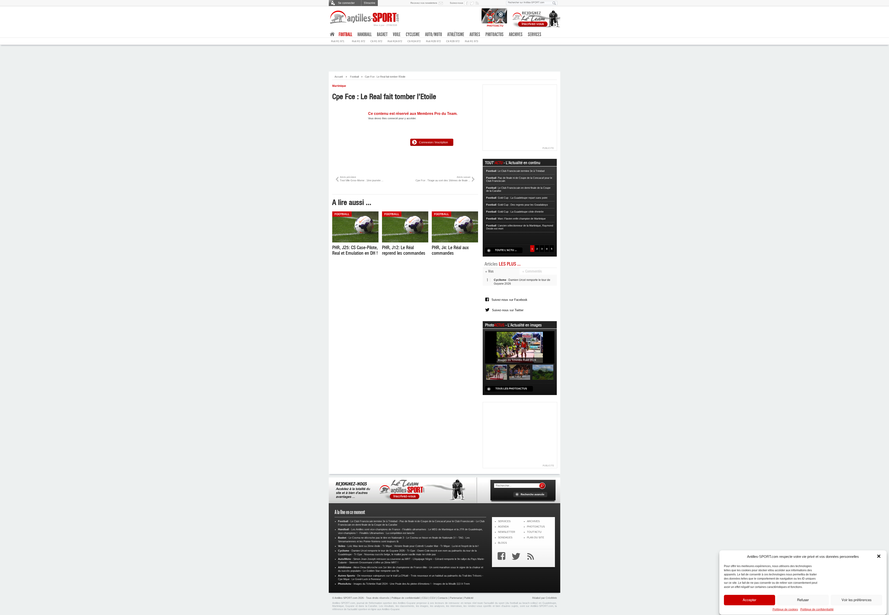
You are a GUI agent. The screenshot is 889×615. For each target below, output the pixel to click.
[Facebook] (500, 557)
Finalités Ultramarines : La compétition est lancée (387, 533)
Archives (516, 34)
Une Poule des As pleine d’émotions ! (410, 583)
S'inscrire (369, 3)
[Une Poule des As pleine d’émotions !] (519, 372)
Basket (382, 34)
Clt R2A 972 (414, 41)
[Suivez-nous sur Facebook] (467, 3)
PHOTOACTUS (536, 526)
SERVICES (504, 521)
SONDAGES (505, 537)
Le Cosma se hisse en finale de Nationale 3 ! (431, 537)
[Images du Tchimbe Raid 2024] (520, 347)
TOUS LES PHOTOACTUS (511, 388)
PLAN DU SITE (535, 537)
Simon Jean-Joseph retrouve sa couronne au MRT (381, 559)
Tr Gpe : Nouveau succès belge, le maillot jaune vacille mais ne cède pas (395, 554)
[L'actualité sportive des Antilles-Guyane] (365, 17)
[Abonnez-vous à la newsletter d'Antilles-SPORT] (441, 3)
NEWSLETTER (506, 531)
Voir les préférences (856, 600)
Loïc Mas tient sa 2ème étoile (363, 546)
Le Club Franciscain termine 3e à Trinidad (374, 521)
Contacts (443, 597)
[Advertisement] (444, 57)
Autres (475, 34)
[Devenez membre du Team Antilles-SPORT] (534, 18)
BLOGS (502, 542)
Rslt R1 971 (337, 41)
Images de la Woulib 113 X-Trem (451, 583)
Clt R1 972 (376, 41)
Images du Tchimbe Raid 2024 (371, 583)
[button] (879, 556)
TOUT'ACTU (534, 531)
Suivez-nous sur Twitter (507, 310)
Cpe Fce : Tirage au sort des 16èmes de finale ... (443, 179)
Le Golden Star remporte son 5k (381, 570)
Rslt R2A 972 (395, 41)
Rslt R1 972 (358, 41)
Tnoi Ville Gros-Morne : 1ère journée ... (361, 179)
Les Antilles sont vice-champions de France (375, 529)
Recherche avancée (532, 494)
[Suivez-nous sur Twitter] (472, 3)
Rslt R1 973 (471, 41)
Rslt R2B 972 (433, 41)
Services (534, 34)
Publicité (468, 597)
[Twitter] (515, 557)
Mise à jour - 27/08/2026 (385, 25)
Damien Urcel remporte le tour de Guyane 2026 (378, 550)
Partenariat (456, 597)
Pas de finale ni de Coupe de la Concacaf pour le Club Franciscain (437, 521)
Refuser (803, 600)
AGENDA (503, 526)
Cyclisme (413, 34)
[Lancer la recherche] (554, 3)
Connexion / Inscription (433, 142)
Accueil (339, 76)
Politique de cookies (785, 609)
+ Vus (489, 271)
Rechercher (542, 486)
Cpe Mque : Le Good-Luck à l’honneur (359, 579)
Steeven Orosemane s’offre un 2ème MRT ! (373, 562)
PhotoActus (494, 34)
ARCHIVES (533, 521)
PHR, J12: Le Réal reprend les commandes (403, 250)
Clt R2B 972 (453, 41)
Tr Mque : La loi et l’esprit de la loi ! (459, 546)
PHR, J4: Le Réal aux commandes (450, 250)
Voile (397, 34)
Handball (364, 34)
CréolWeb (551, 597)
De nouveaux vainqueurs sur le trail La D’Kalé (382, 575)
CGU (425, 597)
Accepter (749, 600)
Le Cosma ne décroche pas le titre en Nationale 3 (376, 537)
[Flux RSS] (478, 3)
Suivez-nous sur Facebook (509, 299)
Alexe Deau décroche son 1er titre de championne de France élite (390, 567)
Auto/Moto (433, 34)
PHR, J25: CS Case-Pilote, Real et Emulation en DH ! (355, 250)
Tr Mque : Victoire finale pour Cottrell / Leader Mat (410, 546)
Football (354, 76)
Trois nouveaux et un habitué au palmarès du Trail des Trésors (446, 575)
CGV (432, 597)
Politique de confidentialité (817, 609)
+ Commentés (532, 271)
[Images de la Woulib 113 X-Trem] (542, 372)
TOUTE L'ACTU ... (506, 250)
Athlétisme (455, 34)
